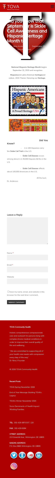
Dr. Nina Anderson (18, 46)
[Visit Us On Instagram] (14, 472)
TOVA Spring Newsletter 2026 (22, 387)
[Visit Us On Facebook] (22, 461)
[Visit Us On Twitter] (14, 461)
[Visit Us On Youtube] (30, 461)
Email (10, 265)
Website (10, 277)
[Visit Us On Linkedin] (39, 461)
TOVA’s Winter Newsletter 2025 (23, 401)
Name (10, 253)
